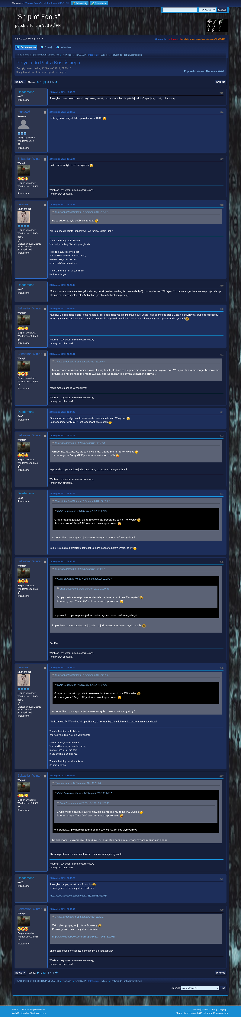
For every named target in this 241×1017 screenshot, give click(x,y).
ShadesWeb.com (38, 1013)
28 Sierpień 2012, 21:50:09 (62, 909)
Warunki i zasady (209, 1009)
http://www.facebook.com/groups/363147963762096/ (78, 895)
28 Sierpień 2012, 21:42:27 (62, 878)
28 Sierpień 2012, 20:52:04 (62, 159)
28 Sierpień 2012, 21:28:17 (62, 435)
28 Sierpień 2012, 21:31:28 (62, 667)
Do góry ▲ (224, 1009)
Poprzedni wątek (194, 71)
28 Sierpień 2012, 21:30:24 (62, 493)
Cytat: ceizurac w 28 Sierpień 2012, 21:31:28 (78, 783)
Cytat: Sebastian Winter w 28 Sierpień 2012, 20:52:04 (82, 212)
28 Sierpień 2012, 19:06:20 (62, 92)
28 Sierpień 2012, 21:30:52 (62, 561)
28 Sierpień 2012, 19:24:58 (62, 112)
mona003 (24, 112)
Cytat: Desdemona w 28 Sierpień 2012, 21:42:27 (80, 916)
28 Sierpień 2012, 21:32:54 (62, 775)
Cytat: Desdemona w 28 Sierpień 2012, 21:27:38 (80, 443)
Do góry (20, 973)
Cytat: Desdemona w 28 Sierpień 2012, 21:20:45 (80, 361)
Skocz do (175, 988)
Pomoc (196, 1009)
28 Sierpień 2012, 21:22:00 (62, 308)
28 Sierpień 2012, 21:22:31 (62, 354)
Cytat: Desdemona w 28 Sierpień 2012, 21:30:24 (80, 569)
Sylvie (104, 55)
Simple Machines (37, 1009)
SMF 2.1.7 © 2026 (20, 1009)
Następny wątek (215, 71)
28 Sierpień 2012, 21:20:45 (62, 285)
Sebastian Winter (30, 159)
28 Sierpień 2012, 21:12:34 (62, 204)
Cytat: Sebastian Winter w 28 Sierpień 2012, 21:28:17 (82, 501)
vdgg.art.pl (175, 39)
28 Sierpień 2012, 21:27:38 (62, 412)
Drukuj (220, 82)
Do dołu (20, 82)
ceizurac (24, 204)
